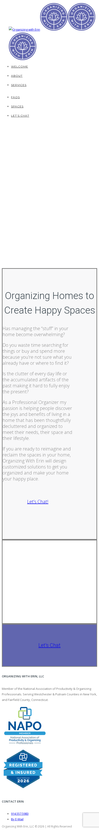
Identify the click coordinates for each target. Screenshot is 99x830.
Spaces (17, 106)
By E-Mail (17, 819)
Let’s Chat (20, 115)
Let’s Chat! (37, 501)
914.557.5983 (20, 814)
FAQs (15, 97)
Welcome (19, 66)
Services (18, 85)
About (17, 75)
